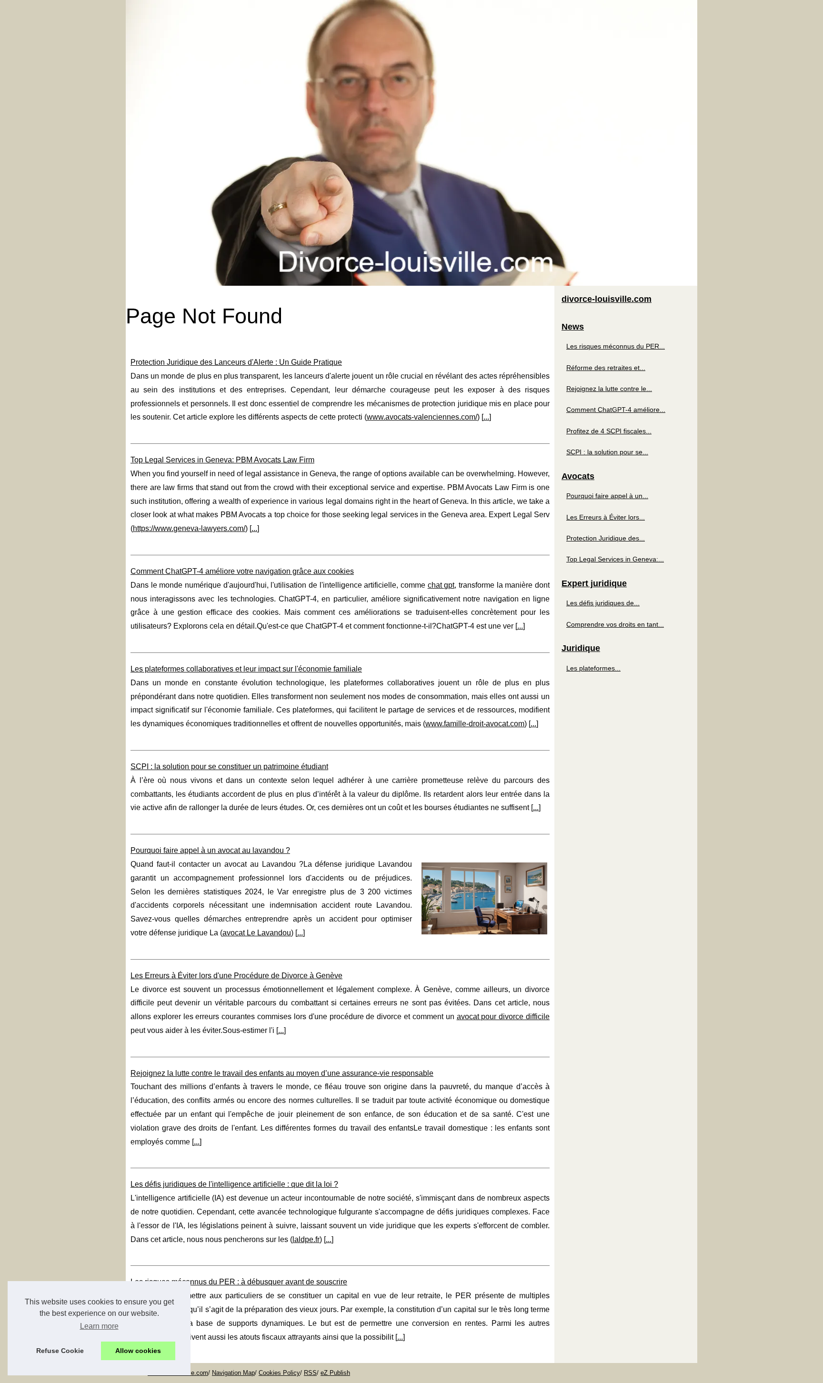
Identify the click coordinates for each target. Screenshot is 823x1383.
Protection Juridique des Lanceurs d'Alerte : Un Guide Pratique (236, 362)
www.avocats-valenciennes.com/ (422, 417)
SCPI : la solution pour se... (607, 452)
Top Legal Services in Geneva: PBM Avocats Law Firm (222, 460)
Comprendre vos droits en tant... (615, 624)
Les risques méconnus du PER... (615, 346)
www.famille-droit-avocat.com (474, 724)
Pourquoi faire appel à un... (607, 496)
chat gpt (441, 585)
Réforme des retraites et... (605, 367)
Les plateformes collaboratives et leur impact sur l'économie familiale (246, 669)
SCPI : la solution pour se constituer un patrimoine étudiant (229, 766)
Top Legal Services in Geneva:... (615, 559)
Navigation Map (233, 1372)
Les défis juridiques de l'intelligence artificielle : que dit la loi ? (234, 1184)
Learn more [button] (99, 1326)
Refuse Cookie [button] (60, 1350)
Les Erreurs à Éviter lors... (605, 517)
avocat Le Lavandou (256, 933)
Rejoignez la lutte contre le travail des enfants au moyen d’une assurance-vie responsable (281, 1073)
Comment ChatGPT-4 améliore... (615, 409)
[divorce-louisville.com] (411, 143)
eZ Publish (335, 1372)
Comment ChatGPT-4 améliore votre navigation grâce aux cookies (242, 571)
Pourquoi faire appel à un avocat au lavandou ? (210, 850)
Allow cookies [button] (138, 1350)
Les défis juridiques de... (603, 603)
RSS (310, 1372)
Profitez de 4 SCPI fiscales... (609, 431)
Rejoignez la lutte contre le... (609, 388)
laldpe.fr (306, 1239)
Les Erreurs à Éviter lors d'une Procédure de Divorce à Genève (236, 976)
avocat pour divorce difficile (503, 1016)
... (486, 417)
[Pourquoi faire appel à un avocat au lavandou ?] (484, 897)
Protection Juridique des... (605, 538)
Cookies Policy (279, 1372)
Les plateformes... (593, 668)
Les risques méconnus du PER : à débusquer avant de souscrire (238, 1282)
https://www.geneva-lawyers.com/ (189, 528)
